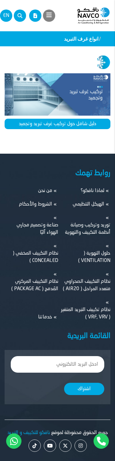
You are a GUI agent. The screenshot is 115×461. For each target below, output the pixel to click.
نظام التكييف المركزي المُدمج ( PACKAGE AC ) (34, 285)
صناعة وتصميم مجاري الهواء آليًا (37, 229)
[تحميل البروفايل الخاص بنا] (35, 16)
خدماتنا (45, 317)
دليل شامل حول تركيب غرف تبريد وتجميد (57, 123)
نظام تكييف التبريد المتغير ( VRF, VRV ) (85, 313)
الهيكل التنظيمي (88, 204)
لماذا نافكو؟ (92, 190)
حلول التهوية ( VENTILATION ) (94, 257)
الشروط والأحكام (35, 204)
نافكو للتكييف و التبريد (28, 432)
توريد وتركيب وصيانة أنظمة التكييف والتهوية (87, 229)
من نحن (45, 190)
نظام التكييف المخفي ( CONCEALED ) (35, 257)
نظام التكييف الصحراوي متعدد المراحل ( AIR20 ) (86, 285)
